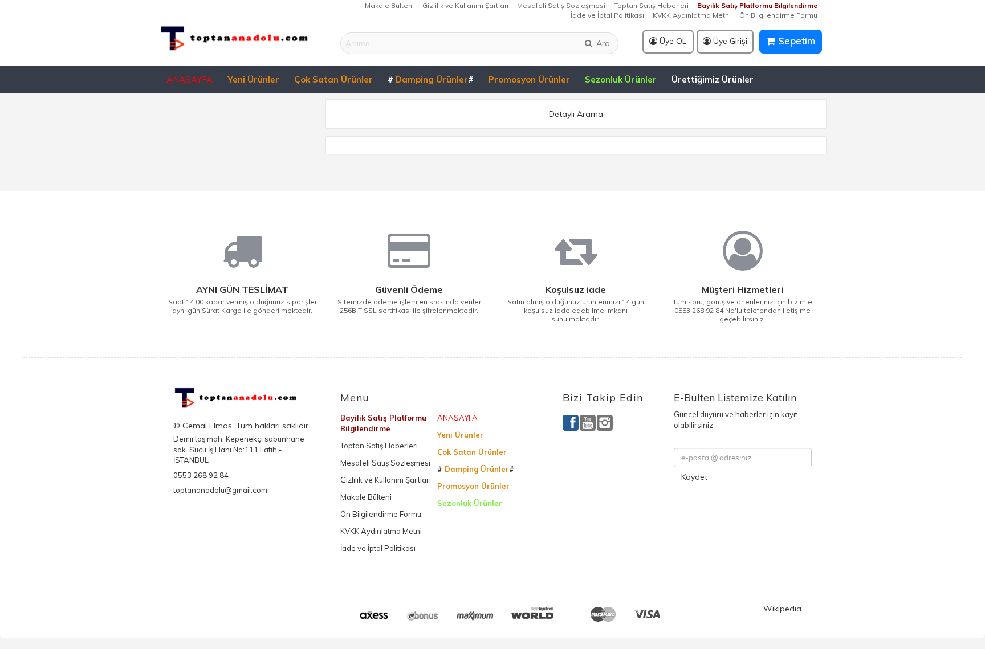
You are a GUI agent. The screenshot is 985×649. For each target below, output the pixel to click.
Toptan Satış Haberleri (651, 5)
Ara (602, 43)
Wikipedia (782, 608)
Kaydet (694, 477)
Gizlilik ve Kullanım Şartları (465, 5)
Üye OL (671, 41)
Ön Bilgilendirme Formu (778, 15)
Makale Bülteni (389, 5)
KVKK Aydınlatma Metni (692, 15)
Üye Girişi (729, 41)
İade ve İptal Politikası (607, 15)
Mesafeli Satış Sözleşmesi (561, 5)
